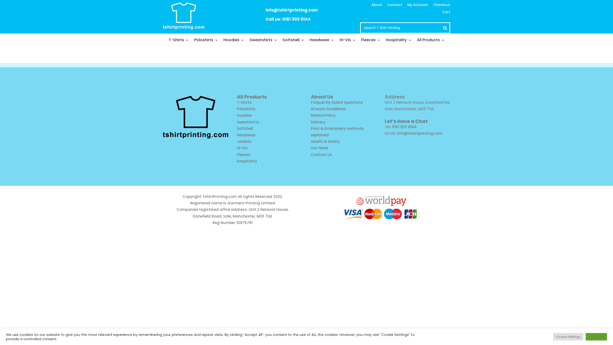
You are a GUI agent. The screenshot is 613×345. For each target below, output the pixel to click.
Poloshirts (203, 40)
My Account (417, 5)
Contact (394, 5)
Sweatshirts (261, 40)
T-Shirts (176, 40)
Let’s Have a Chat (406, 121)
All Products (428, 40)
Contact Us (321, 154)
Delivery (318, 122)
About (376, 5)
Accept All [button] (596, 336)
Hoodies (231, 40)
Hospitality (396, 40)
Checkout (441, 5)
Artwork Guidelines (328, 108)
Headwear (319, 40)
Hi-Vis (345, 40)
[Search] (445, 28)
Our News (319, 147)
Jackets (244, 141)
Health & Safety (325, 141)
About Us (322, 96)
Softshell (291, 40)
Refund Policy (323, 115)
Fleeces (368, 40)
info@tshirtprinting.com (292, 10)
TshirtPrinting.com (219, 196)
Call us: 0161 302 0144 (288, 19)
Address (395, 96)
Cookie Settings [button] (568, 336)
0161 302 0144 (404, 126)
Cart (446, 12)
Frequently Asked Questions (337, 102)
